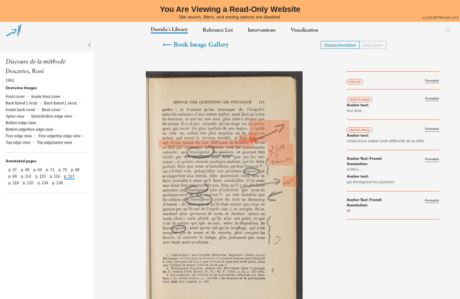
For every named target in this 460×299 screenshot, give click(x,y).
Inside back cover (21, 110)
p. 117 (69, 176)
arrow (354, 82)
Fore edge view (19, 136)
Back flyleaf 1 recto (22, 103)
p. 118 (14, 183)
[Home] (13, 30)
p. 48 (25, 170)
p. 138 (57, 183)
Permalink (432, 80)
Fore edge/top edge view (60, 136)
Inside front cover (46, 96)
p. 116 (55, 176)
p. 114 (26, 176)
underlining (359, 99)
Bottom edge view (21, 123)
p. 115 (41, 176)
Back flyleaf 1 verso (61, 103)
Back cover (52, 110)
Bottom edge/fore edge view (30, 129)
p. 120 (28, 183)
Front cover (16, 96)
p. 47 (13, 170)
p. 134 (43, 183)
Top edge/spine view (54, 142)
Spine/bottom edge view (52, 116)
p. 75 (63, 170)
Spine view (15, 116)
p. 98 (75, 170)
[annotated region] (269, 131)
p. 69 (38, 170)
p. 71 (50, 170)
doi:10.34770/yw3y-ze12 (440, 17)
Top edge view (18, 142)
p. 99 (13, 176)
